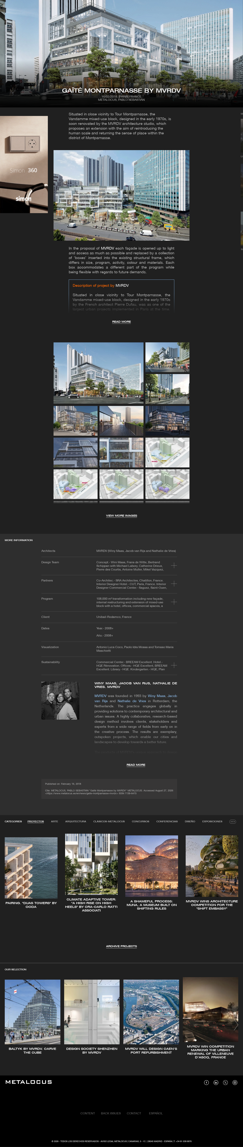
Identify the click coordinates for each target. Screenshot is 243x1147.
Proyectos (36, 822)
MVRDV (107, 248)
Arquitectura (75, 822)
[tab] (36, 821)
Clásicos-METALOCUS (109, 822)
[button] (11, 889)
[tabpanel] (121, 890)
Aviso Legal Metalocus (114, 1141)
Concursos (140, 822)
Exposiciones (212, 822)
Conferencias (167, 822)
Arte (54, 822)
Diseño (190, 822)
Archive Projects (121, 946)
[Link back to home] (29, 1082)
